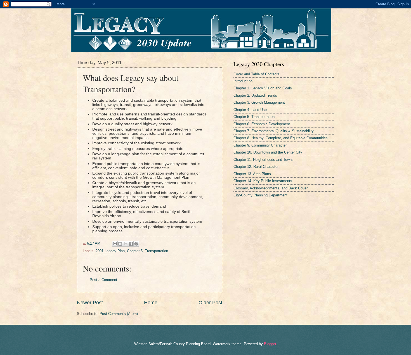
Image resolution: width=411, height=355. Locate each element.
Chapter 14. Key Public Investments (262, 181)
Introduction (242, 81)
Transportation (156, 251)
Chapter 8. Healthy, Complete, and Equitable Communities (280, 138)
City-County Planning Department (260, 195)
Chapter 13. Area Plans (252, 174)
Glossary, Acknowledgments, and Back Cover (270, 188)
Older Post (210, 302)
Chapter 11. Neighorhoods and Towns (263, 159)
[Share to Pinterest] (136, 244)
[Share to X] (125, 244)
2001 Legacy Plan (110, 251)
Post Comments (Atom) (119, 314)
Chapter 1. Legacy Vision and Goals (262, 88)
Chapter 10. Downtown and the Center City (267, 152)
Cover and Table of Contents (256, 74)
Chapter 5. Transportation (254, 117)
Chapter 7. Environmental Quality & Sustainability (273, 131)
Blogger (270, 344)
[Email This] (115, 244)
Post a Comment (103, 280)
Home (150, 302)
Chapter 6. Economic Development (261, 124)
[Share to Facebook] (131, 244)
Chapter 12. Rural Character (255, 166)
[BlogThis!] (120, 244)
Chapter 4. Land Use (250, 110)
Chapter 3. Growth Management (259, 102)
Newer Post (90, 302)
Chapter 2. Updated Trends (255, 95)
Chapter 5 (135, 251)
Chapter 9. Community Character (260, 145)
